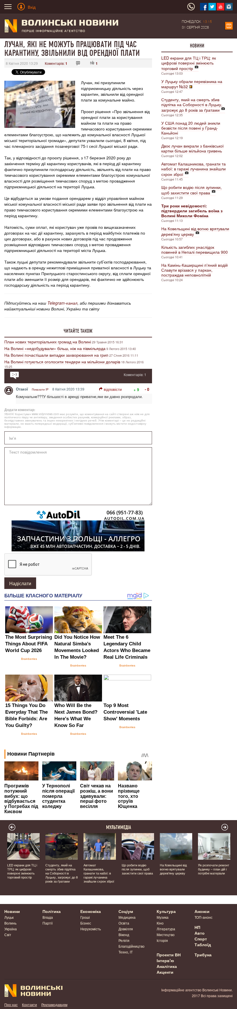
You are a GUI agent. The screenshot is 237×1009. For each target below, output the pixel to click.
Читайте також (78, 331)
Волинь (10, 922)
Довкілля (125, 928)
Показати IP (40, 389)
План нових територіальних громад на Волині (47, 342)
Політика (51, 911)
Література (166, 928)
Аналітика (167, 966)
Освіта (123, 922)
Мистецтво (166, 934)
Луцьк (9, 917)
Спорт (201, 939)
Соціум (125, 911)
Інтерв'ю (165, 960)
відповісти (113, 389)
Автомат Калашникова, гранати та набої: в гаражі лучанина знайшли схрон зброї (193, 169)
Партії (47, 922)
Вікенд (123, 934)
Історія (162, 940)
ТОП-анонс (203, 917)
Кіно (160, 922)
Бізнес (85, 922)
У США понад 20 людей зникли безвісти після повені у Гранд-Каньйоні (190, 128)
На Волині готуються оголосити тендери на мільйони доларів (62, 361)
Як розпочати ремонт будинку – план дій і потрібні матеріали (213, 869)
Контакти (29, 1004)
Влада (47, 917)
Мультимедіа (118, 827)
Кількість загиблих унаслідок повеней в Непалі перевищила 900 (194, 249)
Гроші (85, 917)
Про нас (11, 1004)
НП (197, 927)
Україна (10, 928)
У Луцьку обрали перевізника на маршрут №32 (191, 83)
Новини (197, 46)
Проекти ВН (169, 955)
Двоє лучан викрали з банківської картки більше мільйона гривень (192, 148)
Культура (166, 911)
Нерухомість (90, 928)
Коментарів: (56, 63)
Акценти (165, 972)
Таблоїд (203, 944)
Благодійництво (131, 946)
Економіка (90, 911)
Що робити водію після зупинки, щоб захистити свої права (191, 190)
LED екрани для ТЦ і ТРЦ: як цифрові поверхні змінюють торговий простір (188, 63)
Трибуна (203, 955)
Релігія (123, 940)
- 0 (147, 389)
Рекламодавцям (54, 1004)
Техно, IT (125, 951)
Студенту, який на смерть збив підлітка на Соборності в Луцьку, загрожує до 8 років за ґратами (191, 105)
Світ (7, 934)
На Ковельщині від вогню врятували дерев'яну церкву (195, 231)
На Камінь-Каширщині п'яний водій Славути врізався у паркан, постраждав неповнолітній (194, 270)
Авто (200, 933)
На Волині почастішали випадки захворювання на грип (56, 355)
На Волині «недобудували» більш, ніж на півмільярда (54, 348)
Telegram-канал (62, 303)
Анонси (202, 911)
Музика (163, 917)
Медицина (127, 917)
